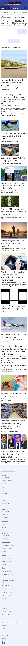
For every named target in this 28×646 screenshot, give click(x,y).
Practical (5, 533)
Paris (3, 487)
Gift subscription (6, 585)
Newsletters (5, 598)
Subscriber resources (7, 595)
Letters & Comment (7, 481)
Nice (3, 500)
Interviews (5, 521)
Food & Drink (5, 518)
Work (3, 568)
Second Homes (6, 542)
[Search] (25, 3)
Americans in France (7, 574)
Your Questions (23, 12)
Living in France (6, 558)
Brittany (4, 493)
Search (22, 32)
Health (4, 555)
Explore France (6, 514)
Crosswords (5, 511)
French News (4, 12)
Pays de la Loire (6, 503)
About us (4, 602)
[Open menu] (5, 8)
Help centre (5, 608)
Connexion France (8, 580)
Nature (4, 524)
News (4, 475)
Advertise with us (7, 611)
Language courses (7, 592)
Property (4, 539)
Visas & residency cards (8, 545)
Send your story (6, 615)
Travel (4, 484)
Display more (14, 41)
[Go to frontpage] (13, 3)
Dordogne (5, 497)
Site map (4, 639)
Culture (4, 527)
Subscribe (15, 8)
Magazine (5, 509)
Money (4, 552)
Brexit (4, 565)
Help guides (5, 589)
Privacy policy (5, 628)
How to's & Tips (6, 548)
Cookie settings (6, 635)
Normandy (5, 490)
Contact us (5, 605)
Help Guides (13, 12)
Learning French (6, 561)
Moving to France (7, 571)
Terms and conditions (7, 632)
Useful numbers (6, 618)
